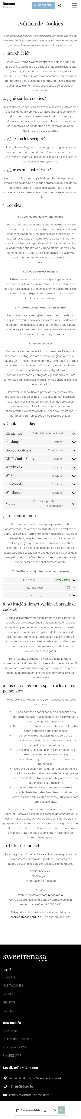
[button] (61, 1110)
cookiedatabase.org (23, 917)
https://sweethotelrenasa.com (41, 62)
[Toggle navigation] (74, 5)
